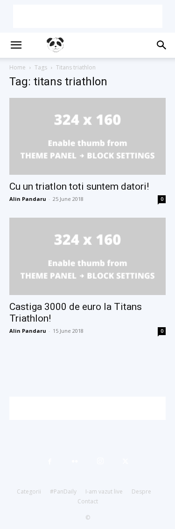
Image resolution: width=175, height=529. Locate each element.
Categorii (29, 491)
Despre (141, 491)
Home (17, 67)
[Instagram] (100, 461)
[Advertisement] (87, 16)
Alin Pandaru (27, 198)
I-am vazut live (104, 491)
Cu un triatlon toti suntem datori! (79, 186)
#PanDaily (63, 491)
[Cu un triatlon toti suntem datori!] (87, 136)
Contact (87, 501)
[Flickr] (75, 461)
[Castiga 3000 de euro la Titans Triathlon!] (87, 256)
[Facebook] (50, 461)
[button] (16, 45)
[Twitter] (125, 461)
